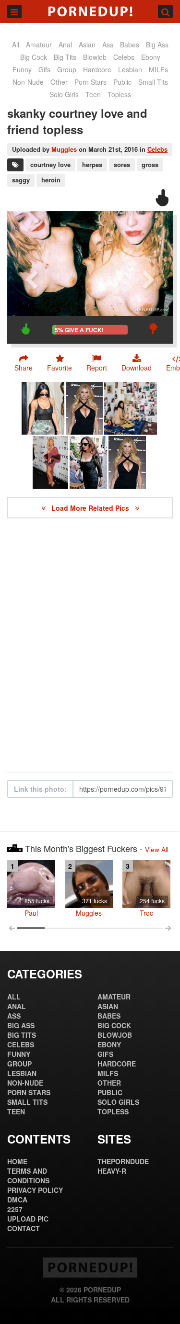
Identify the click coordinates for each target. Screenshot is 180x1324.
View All (156, 849)
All (15, 44)
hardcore (97, 69)
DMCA (17, 1199)
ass (107, 44)
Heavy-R (111, 1171)
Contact (23, 1228)
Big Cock (33, 57)
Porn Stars (90, 82)
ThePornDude (123, 1161)
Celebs (157, 149)
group (66, 69)
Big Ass (157, 44)
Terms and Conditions (28, 1175)
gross (150, 164)
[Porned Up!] (90, 11)
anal (65, 44)
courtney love (50, 164)
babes (129, 44)
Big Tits (65, 57)
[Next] (149, 277)
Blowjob (95, 57)
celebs (123, 57)
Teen (93, 94)
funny (22, 69)
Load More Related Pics (91, 508)
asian (87, 44)
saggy (21, 179)
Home (17, 1161)
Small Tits (153, 82)
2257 (15, 1209)
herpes (92, 164)
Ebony (150, 57)
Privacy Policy (35, 1190)
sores (122, 164)
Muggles (64, 149)
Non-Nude (28, 82)
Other (59, 82)
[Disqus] (90, 645)
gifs (44, 69)
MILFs (158, 69)
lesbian (130, 69)
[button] (96, 362)
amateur (39, 44)
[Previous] (31, 277)
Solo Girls (64, 94)
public (122, 82)
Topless (119, 94)
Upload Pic (27, 1218)
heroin (50, 179)
